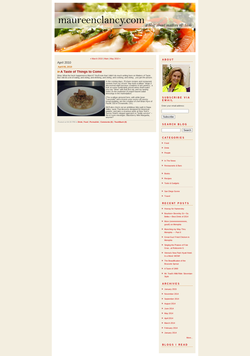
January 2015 (170, 289)
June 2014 (169, 308)
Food (86, 122)
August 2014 (170, 303)
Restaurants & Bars (173, 166)
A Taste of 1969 (171, 269)
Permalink (94, 122)
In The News (170, 161)
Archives (171, 283)
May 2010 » (115, 59)
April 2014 (168, 318)
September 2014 (171, 299)
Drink (80, 122)
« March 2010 (96, 59)
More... (189, 338)
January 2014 (170, 333)
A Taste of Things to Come (81, 71)
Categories (173, 137)
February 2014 (171, 328)
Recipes (168, 178)
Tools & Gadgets (171, 183)
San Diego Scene (172, 191)
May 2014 (168, 313)
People (167, 153)
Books (167, 173)
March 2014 (169, 323)
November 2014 (171, 294)
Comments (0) (106, 122)
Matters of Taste (125, 27)
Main (106, 59)
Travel (167, 196)
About (168, 59)
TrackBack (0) (120, 122)
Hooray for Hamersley (174, 209)
